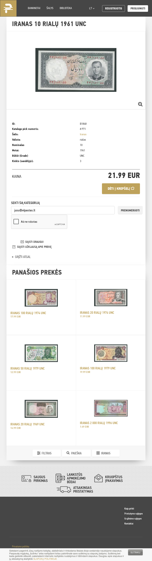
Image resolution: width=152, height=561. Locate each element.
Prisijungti (137, 8)
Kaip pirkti (129, 508)
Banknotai (34, 8)
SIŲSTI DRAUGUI (34, 242)
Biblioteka (66, 8)
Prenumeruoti (130, 210)
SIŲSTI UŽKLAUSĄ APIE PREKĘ (34, 247)
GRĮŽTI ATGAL (23, 257)
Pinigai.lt (8, 8)
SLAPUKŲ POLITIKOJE (45, 558)
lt (91, 8)
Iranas (83, 134)
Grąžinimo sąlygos (133, 518)
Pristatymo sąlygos (133, 513)
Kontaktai (128, 523)
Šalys (50, 8)
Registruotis (113, 8)
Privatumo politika (20, 546)
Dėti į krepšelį (119, 188)
